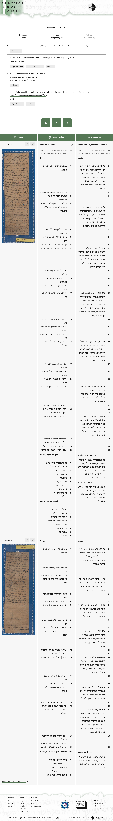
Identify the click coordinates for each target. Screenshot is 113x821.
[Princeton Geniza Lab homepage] (67, 805)
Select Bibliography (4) (56, 36)
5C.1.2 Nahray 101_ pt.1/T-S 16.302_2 (24, 80)
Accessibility (12, 818)
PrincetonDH (100, 806)
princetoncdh (100, 809)
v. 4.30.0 (86, 818)
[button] (13, 8)
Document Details (23, 36)
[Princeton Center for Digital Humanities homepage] (83, 805)
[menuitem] (12, 801)
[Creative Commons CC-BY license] (57, 818)
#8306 (50, 46)
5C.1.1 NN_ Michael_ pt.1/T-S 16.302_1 (24, 77)
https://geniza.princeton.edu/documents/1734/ (28, 95)
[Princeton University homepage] (98, 818)
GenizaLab (99, 803)
